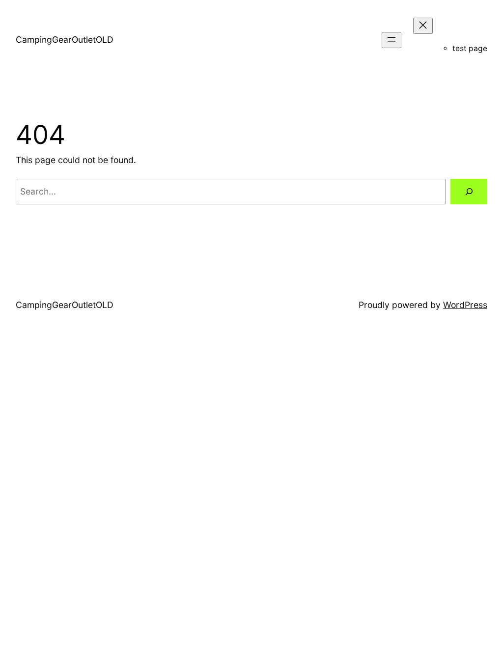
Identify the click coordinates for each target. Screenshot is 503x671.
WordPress (465, 305)
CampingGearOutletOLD (64, 39)
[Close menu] (423, 26)
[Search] (468, 191)
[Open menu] (391, 40)
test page (469, 48)
